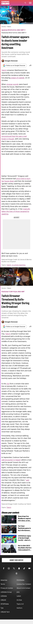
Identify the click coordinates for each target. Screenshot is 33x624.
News (9, 27)
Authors (19, 608)
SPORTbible (5, 604)
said (27, 480)
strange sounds (12, 84)
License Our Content (24, 584)
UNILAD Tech (5, 612)
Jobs (18, 592)
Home (3, 27)
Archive (19, 600)
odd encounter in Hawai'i (11, 460)
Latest (19, 596)
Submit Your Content (16, 560)
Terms (3, 584)
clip (8, 384)
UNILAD (3, 600)
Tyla (2, 608)
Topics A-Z (20, 604)
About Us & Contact (23, 588)
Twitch (4, 70)
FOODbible (20, 580)
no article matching (18, 265)
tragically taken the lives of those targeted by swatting (15, 211)
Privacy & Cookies (7, 588)
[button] (30, 66)
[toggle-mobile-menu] (30, 3)
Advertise (4, 580)
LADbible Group (6, 592)
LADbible (4, 596)
